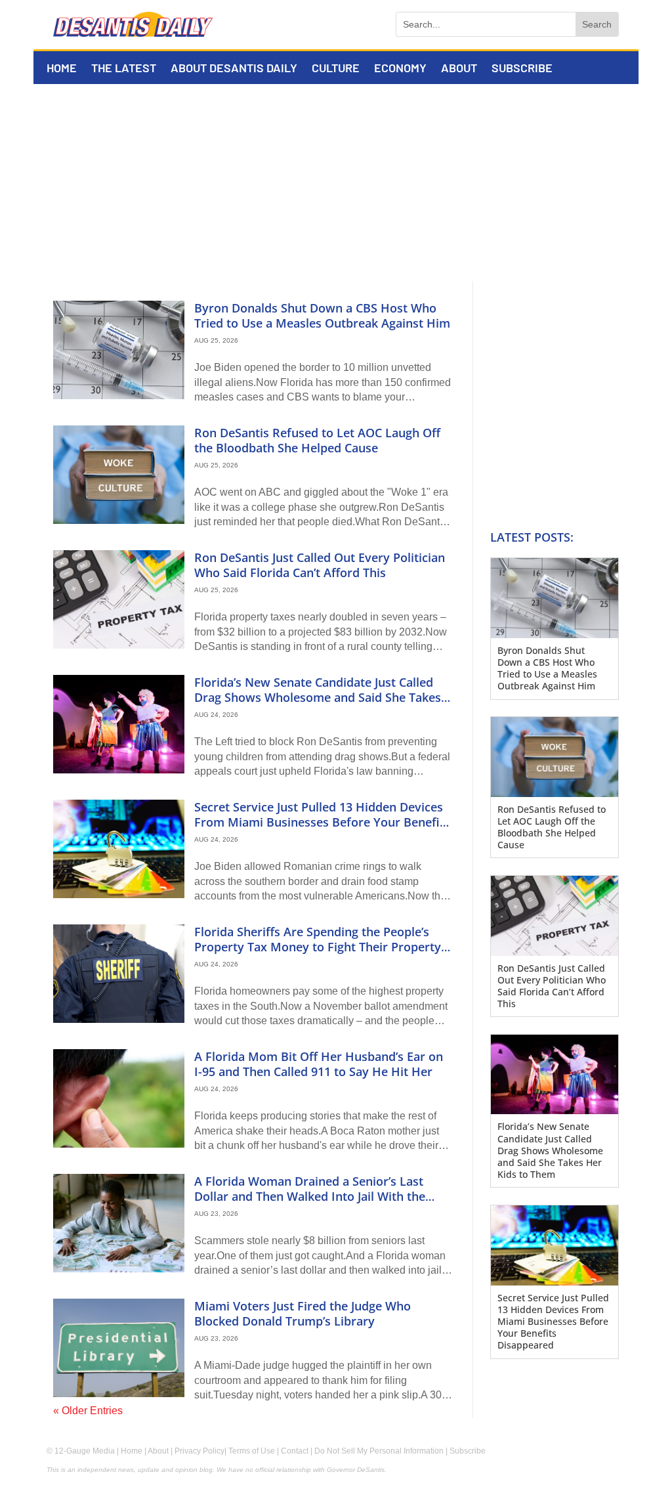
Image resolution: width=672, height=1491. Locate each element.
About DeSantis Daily (234, 69)
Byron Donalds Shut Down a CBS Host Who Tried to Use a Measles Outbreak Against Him (322, 315)
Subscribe (522, 69)
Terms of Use (251, 1451)
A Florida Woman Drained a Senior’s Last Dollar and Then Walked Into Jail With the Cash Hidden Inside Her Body (309, 1196)
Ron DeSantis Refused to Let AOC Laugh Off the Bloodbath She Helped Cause (317, 440)
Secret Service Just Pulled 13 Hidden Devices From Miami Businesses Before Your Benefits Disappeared (322, 822)
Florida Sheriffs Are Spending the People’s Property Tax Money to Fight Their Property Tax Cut (317, 947)
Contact (294, 1451)
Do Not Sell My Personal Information (379, 1451)
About (459, 69)
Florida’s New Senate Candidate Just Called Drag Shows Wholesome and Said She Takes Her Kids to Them (317, 697)
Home (62, 69)
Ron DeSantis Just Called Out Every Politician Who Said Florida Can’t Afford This (319, 565)
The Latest (123, 69)
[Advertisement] (336, 182)
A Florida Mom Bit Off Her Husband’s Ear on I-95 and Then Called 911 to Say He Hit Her (318, 1063)
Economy (400, 69)
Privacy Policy (199, 1451)
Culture (336, 69)
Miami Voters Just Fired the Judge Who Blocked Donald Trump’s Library (302, 1313)
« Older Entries (88, 1410)
